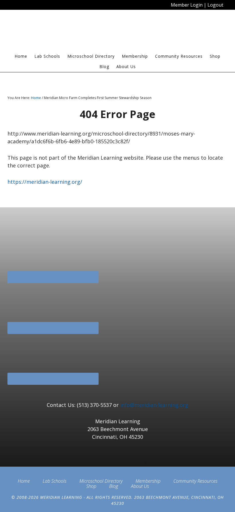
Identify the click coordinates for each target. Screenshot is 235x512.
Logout (215, 5)
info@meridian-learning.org (154, 404)
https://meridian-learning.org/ (44, 181)
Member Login (187, 5)
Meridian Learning (117, 32)
